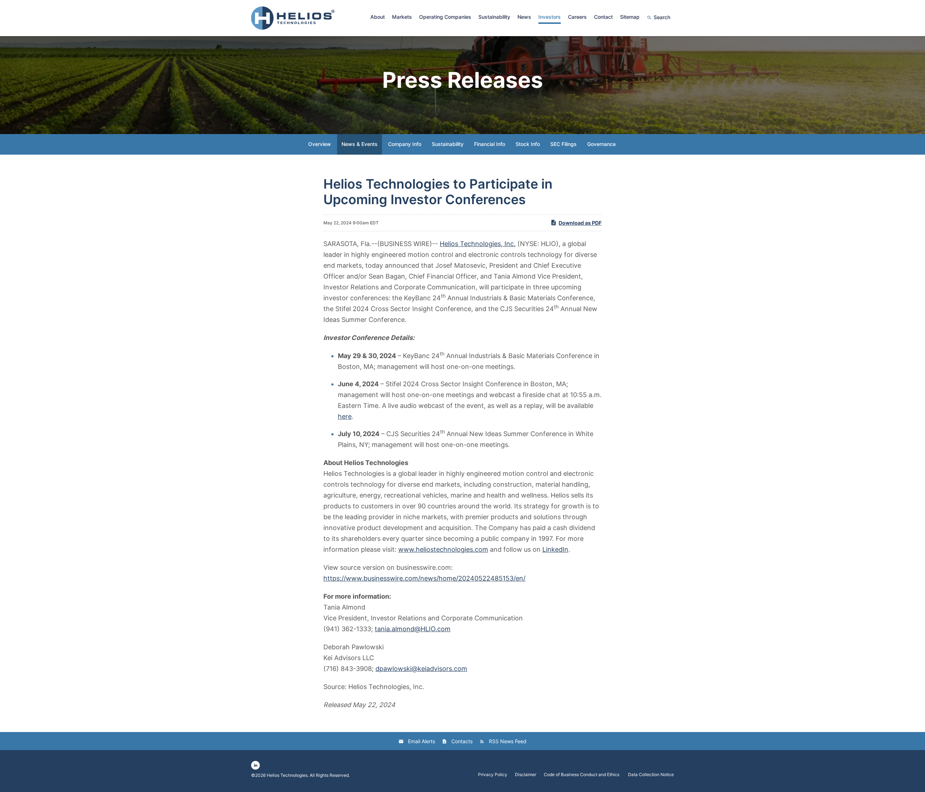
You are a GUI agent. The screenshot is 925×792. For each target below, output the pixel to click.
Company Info (404, 144)
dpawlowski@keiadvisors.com (421, 668)
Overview (319, 144)
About (377, 17)
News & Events (359, 144)
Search (662, 17)
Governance (601, 144)
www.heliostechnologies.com (443, 549)
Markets (402, 17)
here (345, 416)
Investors (549, 17)
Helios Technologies (287, 775)
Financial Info (489, 144)
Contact (603, 17)
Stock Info (528, 144)
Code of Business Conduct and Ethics (582, 774)
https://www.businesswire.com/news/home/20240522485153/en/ (424, 578)
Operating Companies (445, 17)
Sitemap (630, 17)
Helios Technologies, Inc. (478, 244)
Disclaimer (525, 774)
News (524, 17)
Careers (577, 17)
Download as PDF (580, 223)
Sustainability (494, 17)
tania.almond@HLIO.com (413, 629)
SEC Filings (563, 144)
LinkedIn (555, 549)
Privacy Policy (492, 774)
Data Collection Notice (651, 774)
